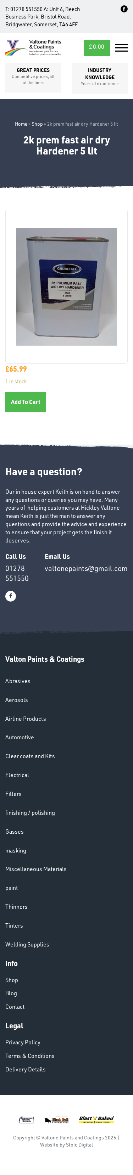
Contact (14, 1006)
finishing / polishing (30, 812)
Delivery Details (25, 1069)
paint (11, 887)
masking (15, 850)
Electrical (17, 774)
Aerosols (16, 699)
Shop (37, 124)
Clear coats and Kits (30, 756)
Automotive (19, 737)
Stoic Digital (79, 1145)
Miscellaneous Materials (36, 868)
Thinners (16, 906)
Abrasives (18, 680)
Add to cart (25, 401)
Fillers (13, 793)
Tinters (14, 925)
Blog (11, 993)
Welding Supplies (27, 944)
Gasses (14, 831)
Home (21, 124)
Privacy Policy (22, 1042)
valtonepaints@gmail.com (86, 568)
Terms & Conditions (30, 1055)
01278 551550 (26, 9)
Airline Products (25, 718)
